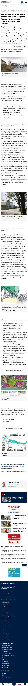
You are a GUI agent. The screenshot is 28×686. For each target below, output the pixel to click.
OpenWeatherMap (12, 597)
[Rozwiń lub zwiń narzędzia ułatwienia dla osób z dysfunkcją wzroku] (25, 684)
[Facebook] (8, 684)
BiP (2, 595)
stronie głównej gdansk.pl (14, 51)
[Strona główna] (3, 684)
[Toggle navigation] (26, 2)
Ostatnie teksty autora (12, 486)
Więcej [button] (24, 565)
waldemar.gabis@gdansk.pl (13, 484)
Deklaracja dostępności (6, 593)
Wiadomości (6, 10)
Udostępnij (18, 46)
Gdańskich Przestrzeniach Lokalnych (16, 471)
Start (2, 10)
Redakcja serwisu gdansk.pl (7, 591)
